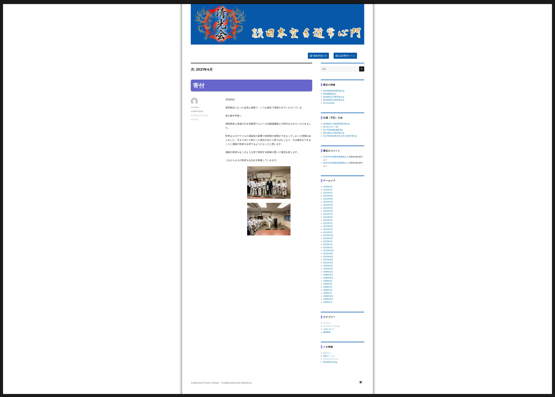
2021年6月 (328, 238)
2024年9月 (328, 196)
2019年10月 (328, 278)
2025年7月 (328, 190)
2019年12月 (328, 272)
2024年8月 (328, 199)
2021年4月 (328, 244)
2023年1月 (328, 223)
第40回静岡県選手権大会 (334, 91)
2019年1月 (327, 293)
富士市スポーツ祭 (330, 127)
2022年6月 (328, 226)
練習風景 (327, 332)
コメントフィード (330, 359)
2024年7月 (328, 202)
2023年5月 (328, 220)
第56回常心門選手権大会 (333, 97)
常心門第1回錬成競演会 (333, 130)
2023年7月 (328, 214)
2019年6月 (327, 284)
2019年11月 (328, 275)
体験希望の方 (319, 55)
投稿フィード (328, 356)
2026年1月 (328, 186)
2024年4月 (328, 211)
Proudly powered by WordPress (237, 383)
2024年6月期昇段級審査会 (334, 157)
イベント (327, 323)
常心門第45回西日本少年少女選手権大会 (340, 136)
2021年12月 (328, 235)
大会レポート (328, 329)
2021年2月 (328, 247)
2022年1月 (328, 232)
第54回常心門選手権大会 (333, 133)
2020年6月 (328, 259)
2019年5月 (327, 287)
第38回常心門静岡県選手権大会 (336, 124)
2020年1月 (328, 269)
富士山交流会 (328, 103)
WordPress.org (330, 362)
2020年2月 (328, 265)
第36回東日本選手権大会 (333, 100)
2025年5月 (328, 193)
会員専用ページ (346, 55)
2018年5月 (327, 302)
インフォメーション (199, 115)
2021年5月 (327, 241)
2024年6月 (328, 205)
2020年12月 (328, 250)
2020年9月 (328, 253)
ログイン (327, 353)
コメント (194, 119)
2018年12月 (328, 296)
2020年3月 (328, 262)
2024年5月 (328, 208)
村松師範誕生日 (329, 94)
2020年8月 (328, 256)
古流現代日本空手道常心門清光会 (205, 383)
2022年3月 (328, 229)
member (195, 107)
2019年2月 (327, 290)
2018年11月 (328, 299)
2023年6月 (328, 217)
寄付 (199, 85)
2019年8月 (327, 281)
